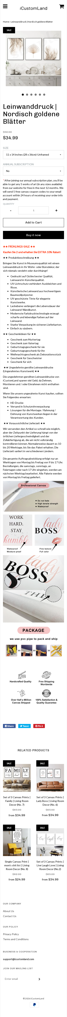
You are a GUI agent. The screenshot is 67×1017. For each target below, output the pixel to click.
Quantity (8, 203)
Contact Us (9, 916)
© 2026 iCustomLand (33, 998)
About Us (8, 911)
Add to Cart (33, 222)
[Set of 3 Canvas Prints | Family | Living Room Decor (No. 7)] (17, 778)
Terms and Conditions (16, 939)
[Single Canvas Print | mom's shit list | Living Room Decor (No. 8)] (17, 842)
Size (6, 147)
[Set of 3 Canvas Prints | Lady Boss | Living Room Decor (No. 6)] (50, 778)
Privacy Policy (11, 934)
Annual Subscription (18, 164)
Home (6, 21)
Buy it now (33, 235)
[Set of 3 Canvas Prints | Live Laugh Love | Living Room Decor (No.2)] (50, 842)
